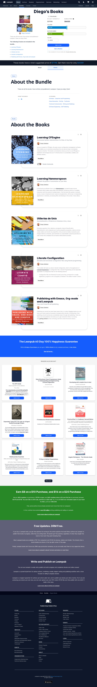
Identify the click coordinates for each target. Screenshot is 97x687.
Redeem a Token (19, 626)
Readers (31, 2)
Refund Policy (66, 647)
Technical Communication (55, 104)
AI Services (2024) (67, 629)
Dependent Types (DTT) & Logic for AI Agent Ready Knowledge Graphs (17, 422)
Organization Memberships (21, 659)
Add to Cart (58, 45)
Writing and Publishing (68, 104)
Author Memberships (44, 613)
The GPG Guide (16, 384)
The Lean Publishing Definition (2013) (72, 633)
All (10, 5)
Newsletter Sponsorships (21, 638)
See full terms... (48, 351)
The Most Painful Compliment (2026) (72, 625)
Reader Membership (71, 52)
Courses (28, 5)
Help (92, 5)
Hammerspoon (60, 188)
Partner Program (43, 645)
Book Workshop (18, 650)
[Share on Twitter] (19, 99)
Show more (48, 480)
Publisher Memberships (20, 661)
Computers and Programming (62, 98)
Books (15, 5)
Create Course (42, 619)
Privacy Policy (66, 645)
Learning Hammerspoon (17, 49)
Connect (64, 2)
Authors (24, 2)
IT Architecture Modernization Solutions (48, 419)
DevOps (61, 101)
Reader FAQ (66, 617)
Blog (40, 657)
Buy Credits (66, 615)
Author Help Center (43, 629)
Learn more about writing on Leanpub (48, 514)
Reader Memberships (68, 613)
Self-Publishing (65, 106)
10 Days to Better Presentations (48, 459)
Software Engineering (54, 106)
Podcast (81, 5)
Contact (41, 659)
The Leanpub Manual (44, 633)
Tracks (34, 5)
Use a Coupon (18, 624)
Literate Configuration (17, 54)
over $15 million (45, 510)
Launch (87, 5)
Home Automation (53, 101)
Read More (41, 158)
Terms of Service (67, 641)
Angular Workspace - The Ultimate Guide (80, 457)
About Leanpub (42, 655)
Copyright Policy (67, 643)
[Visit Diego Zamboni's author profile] (38, 143)
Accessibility (42, 648)
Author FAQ (41, 627)
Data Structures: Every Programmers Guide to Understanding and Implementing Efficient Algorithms (48, 381)
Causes (41, 647)
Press (40, 661)
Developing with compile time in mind (80, 382)
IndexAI (16, 636)
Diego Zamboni (26, 33)
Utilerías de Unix (15, 52)
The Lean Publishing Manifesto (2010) (72, 634)
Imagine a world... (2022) (69, 631)
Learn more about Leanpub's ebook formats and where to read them (48, 550)
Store (18, 2)
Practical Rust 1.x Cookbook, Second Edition (80, 419)
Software (51, 98)
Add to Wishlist (58, 48)
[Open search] (79, 2)
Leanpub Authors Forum (45, 631)
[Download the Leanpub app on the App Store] (48, 682)
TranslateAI (17, 644)
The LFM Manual (43, 634)
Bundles (21, 5)
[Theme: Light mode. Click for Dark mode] (83, 2)
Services (48, 2)
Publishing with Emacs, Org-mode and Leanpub (23, 56)
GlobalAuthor (18, 634)
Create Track (42, 620)
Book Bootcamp (18, 652)
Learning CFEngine (16, 47)
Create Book (42, 615)
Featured (5, 5)
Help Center (66, 619)
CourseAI (17, 633)
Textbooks (67, 101)
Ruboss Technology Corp (56, 676)
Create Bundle (42, 617)
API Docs (41, 638)
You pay (49, 37)
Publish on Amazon (19, 642)
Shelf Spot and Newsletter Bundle (23, 640)
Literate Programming (43, 269)
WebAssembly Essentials (16, 457)
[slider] (66, 27)
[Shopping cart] (88, 2)
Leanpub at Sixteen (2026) (69, 627)
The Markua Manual (43, 636)
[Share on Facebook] (21, 99)
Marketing (56, 2)
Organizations (40, 2)
